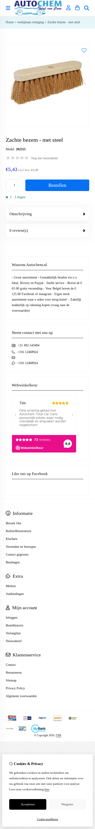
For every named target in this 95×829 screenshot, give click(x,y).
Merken (11, 586)
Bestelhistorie (14, 625)
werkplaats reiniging (30, 22)
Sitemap (11, 680)
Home (10, 22)
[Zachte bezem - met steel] (47, 126)
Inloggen (11, 617)
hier (47, 789)
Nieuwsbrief (14, 641)
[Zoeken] (86, 8)
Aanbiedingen (15, 594)
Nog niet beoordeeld (44, 158)
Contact (11, 665)
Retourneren (14, 672)
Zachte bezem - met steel (64, 22)
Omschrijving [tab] (20, 214)
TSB (58, 735)
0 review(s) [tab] (18, 230)
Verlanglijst (13, 633)
